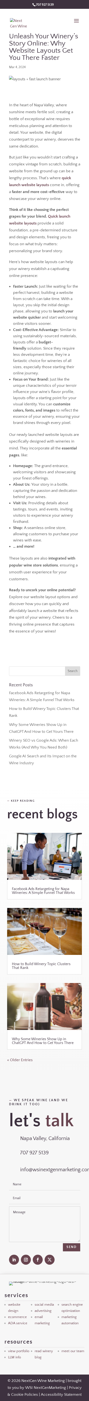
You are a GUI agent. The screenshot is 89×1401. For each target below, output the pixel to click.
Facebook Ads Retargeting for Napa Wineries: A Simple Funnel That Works (43, 891)
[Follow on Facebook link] (38, 1260)
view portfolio (18, 1351)
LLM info (14, 1357)
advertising (43, 1311)
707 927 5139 (45, 5)
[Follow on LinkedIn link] (14, 1260)
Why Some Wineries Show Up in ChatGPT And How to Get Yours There (43, 1041)
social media (44, 1305)
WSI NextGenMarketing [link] (45, 1388)
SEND (71, 1247)
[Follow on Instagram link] (26, 1260)
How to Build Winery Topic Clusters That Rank (41, 966)
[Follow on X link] (50, 1260)
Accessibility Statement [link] (61, 1394)
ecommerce (17, 1317)
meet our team (72, 1351)
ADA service (17, 1323)
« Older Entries (20, 1060)
